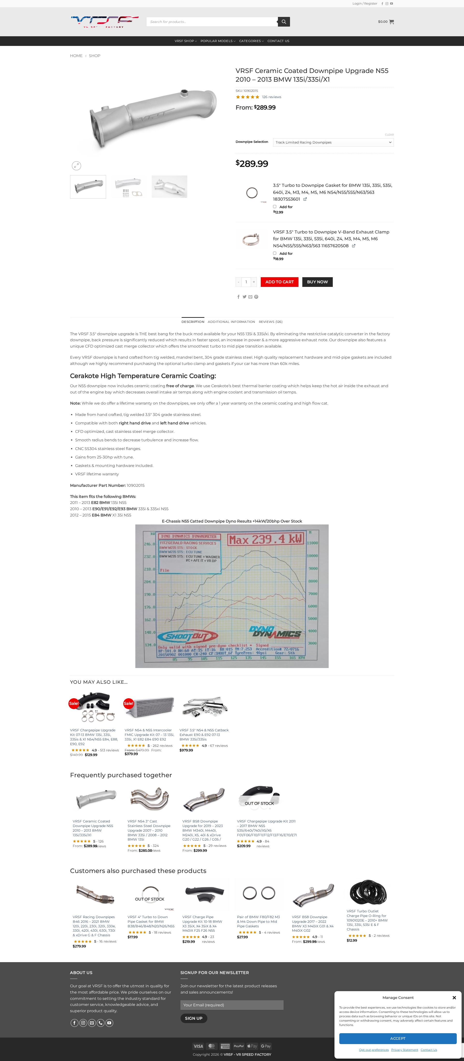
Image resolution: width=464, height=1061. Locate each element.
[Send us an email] (92, 1023)
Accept (398, 1038)
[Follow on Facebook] (382, 4)
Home (76, 55)
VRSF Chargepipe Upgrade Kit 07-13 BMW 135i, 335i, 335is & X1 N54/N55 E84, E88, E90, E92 (94, 737)
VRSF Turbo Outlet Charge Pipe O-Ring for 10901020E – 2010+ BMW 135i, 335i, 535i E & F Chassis (367, 920)
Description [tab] (192, 322)
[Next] (219, 118)
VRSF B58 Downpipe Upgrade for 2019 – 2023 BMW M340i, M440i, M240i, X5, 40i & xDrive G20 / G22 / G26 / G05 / (202, 830)
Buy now (317, 282)
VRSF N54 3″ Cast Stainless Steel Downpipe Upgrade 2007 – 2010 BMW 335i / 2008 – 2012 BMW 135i (149, 830)
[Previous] (79, 118)
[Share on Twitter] (244, 297)
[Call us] (101, 1023)
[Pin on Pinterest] (256, 297)
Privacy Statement (404, 1050)
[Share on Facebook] (238, 297)
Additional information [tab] (231, 322)
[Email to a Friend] (250, 297)
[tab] (271, 322)
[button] (454, 997)
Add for (283, 209)
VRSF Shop (184, 41)
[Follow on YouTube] (391, 4)
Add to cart (280, 282)
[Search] (284, 22)
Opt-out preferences (374, 1050)
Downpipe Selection (252, 142)
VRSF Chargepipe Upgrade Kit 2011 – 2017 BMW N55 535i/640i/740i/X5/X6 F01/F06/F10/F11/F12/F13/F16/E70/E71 (267, 828)
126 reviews (271, 97)
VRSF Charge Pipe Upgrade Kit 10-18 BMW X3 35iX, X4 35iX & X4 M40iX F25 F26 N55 (202, 924)
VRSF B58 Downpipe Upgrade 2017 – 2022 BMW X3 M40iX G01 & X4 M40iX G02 (313, 924)
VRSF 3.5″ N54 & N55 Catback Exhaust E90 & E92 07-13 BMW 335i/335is (204, 734)
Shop (94, 55)
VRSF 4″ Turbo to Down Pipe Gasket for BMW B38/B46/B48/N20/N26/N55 (151, 921)
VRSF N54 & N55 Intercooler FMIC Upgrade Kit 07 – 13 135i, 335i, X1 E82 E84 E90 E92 (149, 734)
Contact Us (429, 1050)
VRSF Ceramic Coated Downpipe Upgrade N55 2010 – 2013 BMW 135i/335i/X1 (93, 828)
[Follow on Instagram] (386, 4)
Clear (389, 134)
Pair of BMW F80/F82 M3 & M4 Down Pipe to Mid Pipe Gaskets (258, 921)
